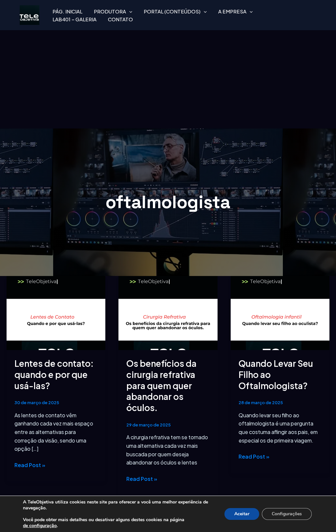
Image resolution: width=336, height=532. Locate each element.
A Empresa (232, 11)
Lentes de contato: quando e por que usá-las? (54, 374)
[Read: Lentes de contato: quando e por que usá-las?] (56, 312)
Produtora (110, 11)
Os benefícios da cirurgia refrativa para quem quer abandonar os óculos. (161, 385)
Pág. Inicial (67, 11)
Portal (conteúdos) (172, 11)
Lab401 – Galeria (74, 19)
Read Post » (29, 464)
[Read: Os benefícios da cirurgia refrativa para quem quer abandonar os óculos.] (167, 312)
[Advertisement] (168, 79)
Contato (120, 19)
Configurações (287, 514)
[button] (129, 11)
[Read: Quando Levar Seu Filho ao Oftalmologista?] (280, 312)
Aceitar (241, 514)
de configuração (40, 526)
